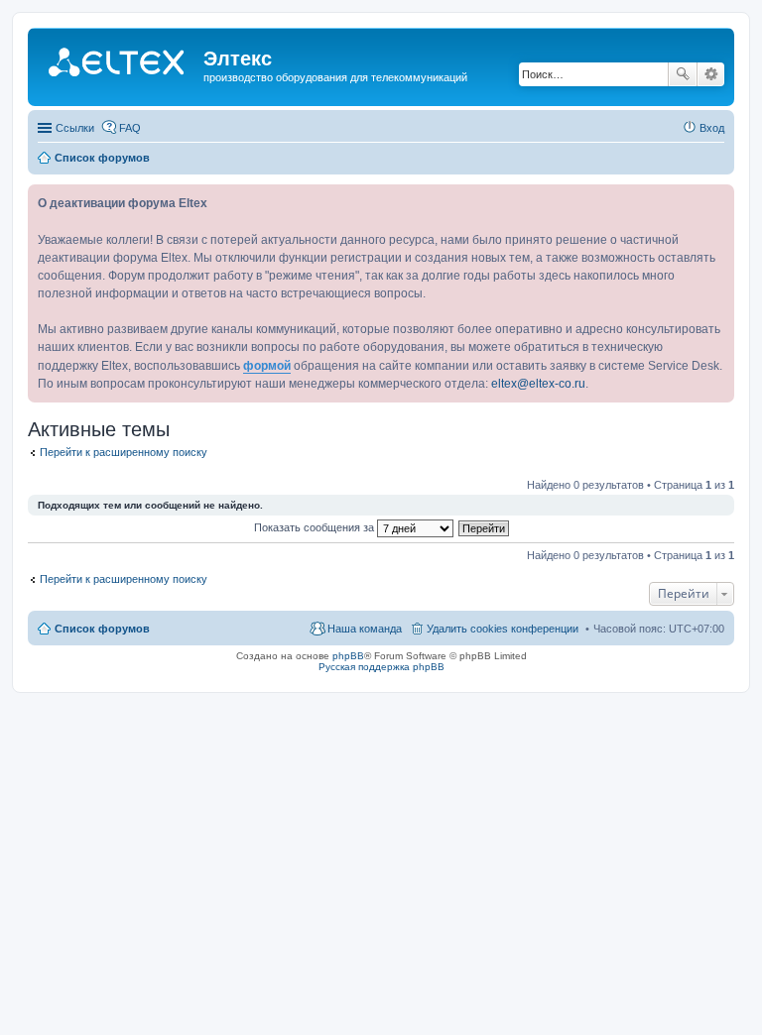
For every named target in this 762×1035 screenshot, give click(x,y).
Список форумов (102, 628)
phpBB (348, 655)
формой (267, 366)
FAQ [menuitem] (130, 128)
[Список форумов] (118, 64)
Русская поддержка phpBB (381, 666)
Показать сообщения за (315, 527)
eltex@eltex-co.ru (538, 384)
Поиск (683, 74)
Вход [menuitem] (711, 128)
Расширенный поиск (711, 74)
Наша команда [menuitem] (364, 628)
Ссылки (75, 128)
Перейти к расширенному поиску (123, 452)
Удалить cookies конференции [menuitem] (502, 628)
